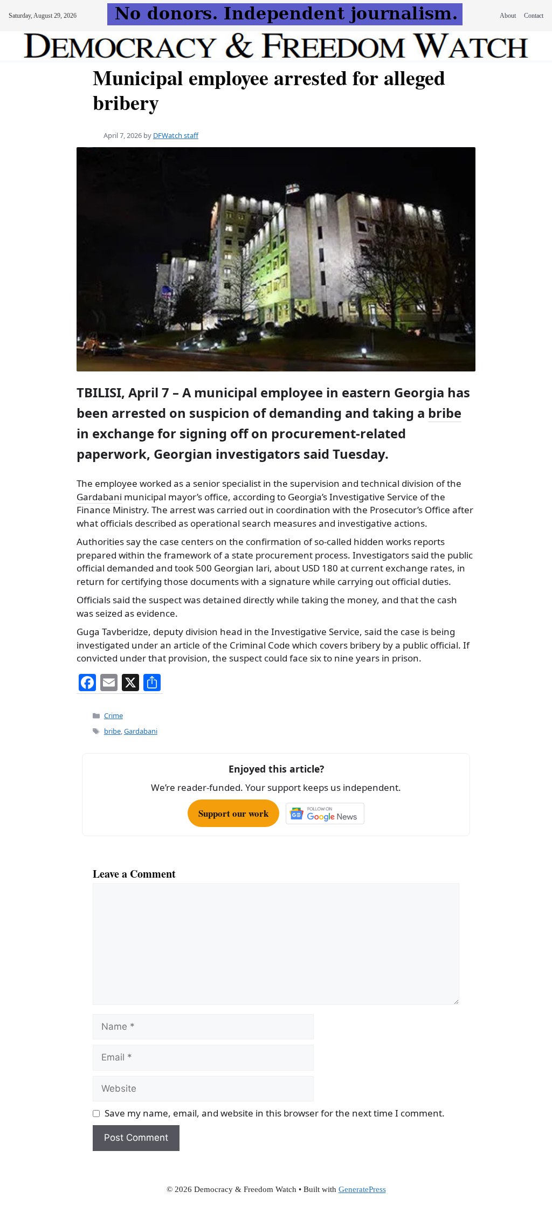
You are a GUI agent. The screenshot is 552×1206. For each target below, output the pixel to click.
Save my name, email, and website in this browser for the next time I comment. (275, 1113)
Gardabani (99, 497)
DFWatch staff (175, 135)
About (508, 15)
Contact (533, 15)
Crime (113, 715)
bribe (444, 413)
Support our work (233, 813)
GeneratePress (362, 1189)
